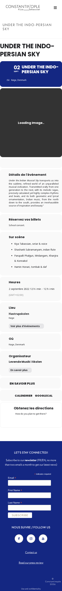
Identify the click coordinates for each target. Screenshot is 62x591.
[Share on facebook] (20, 163)
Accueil (16, 36)
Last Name (15, 502)
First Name (15, 490)
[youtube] (43, 538)
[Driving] (24, 420)
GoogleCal (44, 395)
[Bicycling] (44, 420)
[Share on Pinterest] (34, 163)
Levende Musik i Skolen (25, 362)
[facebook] (19, 538)
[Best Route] (17, 420)
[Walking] (38, 420)
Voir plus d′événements (25, 326)
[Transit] (31, 420)
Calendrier (23, 395)
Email (12, 478)
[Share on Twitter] (27, 163)
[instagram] (31, 538)
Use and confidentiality (31, 588)
